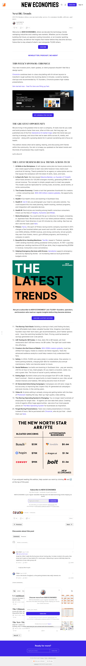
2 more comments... (17, 582)
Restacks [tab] (23, 536)
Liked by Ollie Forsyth (23, 554)
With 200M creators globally (52, 348)
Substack (36, 664)
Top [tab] (14, 591)
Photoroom (21, 395)
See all (16, 635)
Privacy (42, 658)
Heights (35, 213)
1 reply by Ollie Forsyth (24, 567)
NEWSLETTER (33, 55)
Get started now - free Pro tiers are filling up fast (30, 86)
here (35, 224)
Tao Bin (45, 240)
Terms (46, 658)
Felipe (18, 573)
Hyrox (24, 227)
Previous (19, 524)
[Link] (10, 63)
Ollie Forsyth (20, 22)
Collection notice (52, 658)
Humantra (42, 213)
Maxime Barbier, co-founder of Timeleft (56, 177)
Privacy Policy (55, 619)
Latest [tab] (18, 591)
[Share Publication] (65, 4)
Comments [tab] (16, 536)
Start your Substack (40, 661)
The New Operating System (33, 406)
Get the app (50, 661)
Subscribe (72, 5)
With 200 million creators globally (47, 193)
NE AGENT (54, 55)
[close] (59, 590)
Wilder (52, 213)
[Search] (61, 4)
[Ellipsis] (72, 552)
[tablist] (19, 536)
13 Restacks (32, 512)
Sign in (81, 5)
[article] (43, 626)
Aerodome (52, 251)
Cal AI (25, 202)
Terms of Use (51, 617)
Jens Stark (19, 552)
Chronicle (16, 74)
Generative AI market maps (42, 133)
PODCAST (44, 55)
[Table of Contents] (2, 333)
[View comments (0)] (29, 631)
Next (68, 524)
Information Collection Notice (42, 619)
